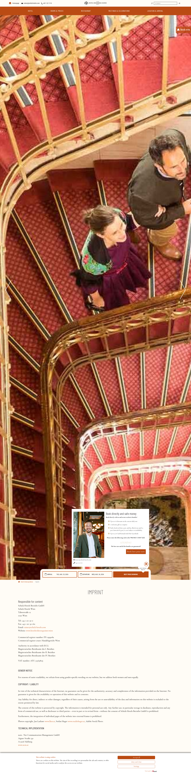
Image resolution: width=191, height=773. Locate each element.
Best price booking (131, 574)
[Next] (185, 290)
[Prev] (5, 290)
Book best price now (136, 551)
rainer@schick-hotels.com (32, 3)
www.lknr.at (50, 721)
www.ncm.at (23, 745)
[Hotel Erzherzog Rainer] (95, 3)
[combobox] (59, 574)
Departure (86, 574)
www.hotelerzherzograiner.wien (39, 630)
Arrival (49, 574)
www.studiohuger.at (76, 721)
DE (179, 3)
